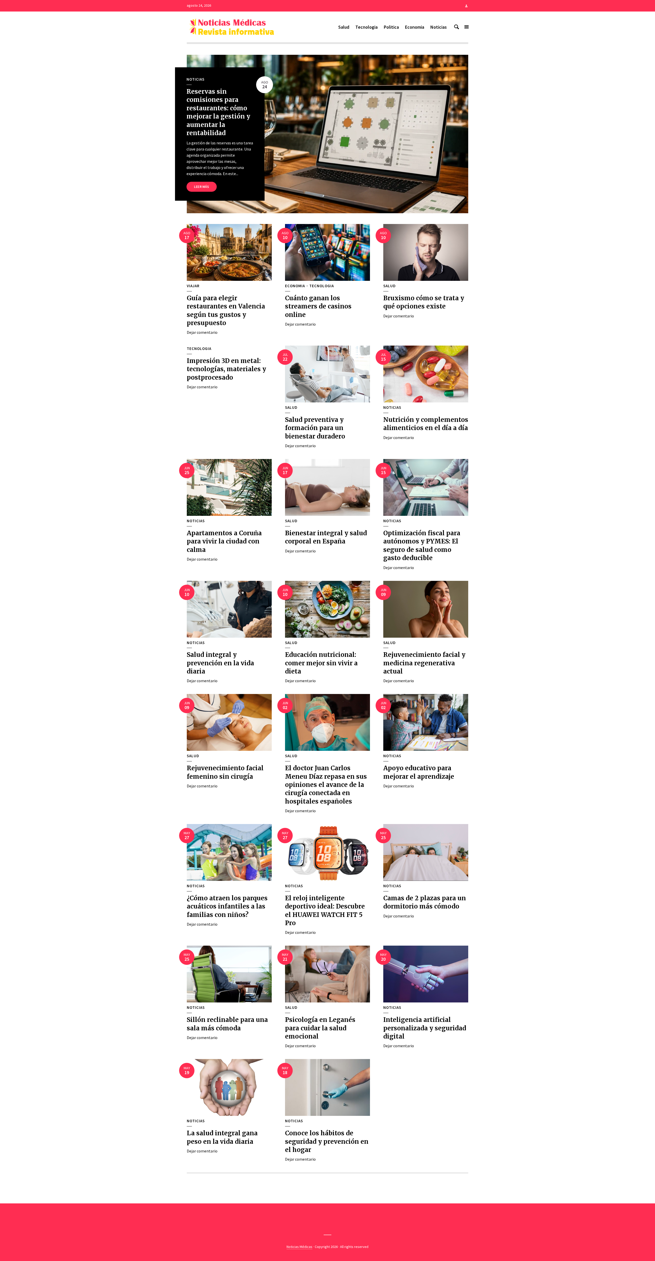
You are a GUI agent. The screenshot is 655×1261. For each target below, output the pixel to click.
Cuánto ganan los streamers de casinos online (318, 306)
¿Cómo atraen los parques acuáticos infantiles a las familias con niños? (227, 906)
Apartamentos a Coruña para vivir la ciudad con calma (224, 541)
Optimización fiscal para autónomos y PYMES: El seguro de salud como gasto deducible (421, 545)
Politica (391, 27)
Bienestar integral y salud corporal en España (326, 537)
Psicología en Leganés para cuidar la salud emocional (320, 1028)
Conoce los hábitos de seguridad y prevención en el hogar (326, 1141)
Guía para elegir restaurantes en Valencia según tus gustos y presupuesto (226, 310)
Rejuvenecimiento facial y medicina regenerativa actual (424, 663)
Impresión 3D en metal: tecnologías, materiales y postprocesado (226, 369)
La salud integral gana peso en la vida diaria (222, 1137)
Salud (343, 27)
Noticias (438, 27)
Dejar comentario (202, 332)
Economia (414, 27)
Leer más (201, 186)
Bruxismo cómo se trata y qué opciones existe (423, 302)
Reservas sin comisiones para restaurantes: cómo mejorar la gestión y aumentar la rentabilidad (218, 112)
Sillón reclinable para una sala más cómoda (227, 1024)
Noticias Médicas (299, 1246)
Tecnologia (366, 27)
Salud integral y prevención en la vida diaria (220, 663)
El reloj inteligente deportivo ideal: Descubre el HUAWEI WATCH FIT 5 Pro (325, 910)
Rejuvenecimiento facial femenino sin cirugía (225, 772)
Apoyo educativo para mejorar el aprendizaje (418, 772)
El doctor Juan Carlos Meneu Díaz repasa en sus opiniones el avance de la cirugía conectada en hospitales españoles (326, 784)
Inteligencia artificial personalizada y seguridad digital (424, 1028)
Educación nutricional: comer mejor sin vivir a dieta (321, 663)
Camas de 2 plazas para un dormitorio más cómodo (424, 902)
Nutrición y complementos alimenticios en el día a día (425, 424)
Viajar (193, 286)
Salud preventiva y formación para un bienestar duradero (315, 428)
